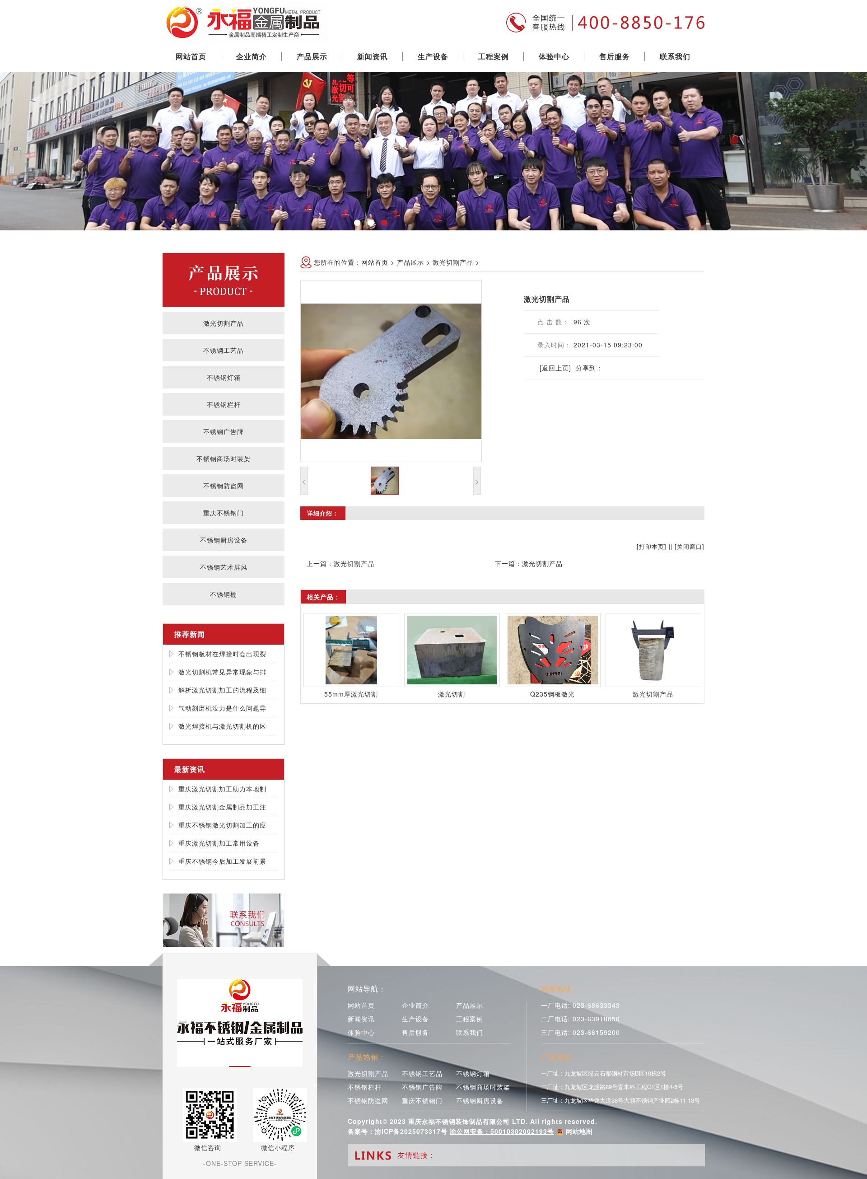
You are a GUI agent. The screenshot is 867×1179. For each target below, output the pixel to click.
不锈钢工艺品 (223, 350)
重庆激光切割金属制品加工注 (222, 806)
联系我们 (675, 56)
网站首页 (191, 56)
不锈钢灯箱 (224, 377)
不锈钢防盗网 (223, 485)
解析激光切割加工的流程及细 (222, 689)
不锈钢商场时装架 (223, 458)
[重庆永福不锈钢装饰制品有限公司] (245, 20)
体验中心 (554, 56)
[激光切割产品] (653, 650)
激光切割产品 (223, 323)
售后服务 (614, 56)
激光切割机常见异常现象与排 (222, 671)
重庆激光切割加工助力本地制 (222, 788)
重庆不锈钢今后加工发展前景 (222, 861)
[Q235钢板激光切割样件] (552, 650)
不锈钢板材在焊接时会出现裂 (222, 653)
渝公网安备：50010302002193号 (502, 1131)
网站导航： (367, 988)
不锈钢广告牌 (223, 431)
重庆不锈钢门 (223, 512)
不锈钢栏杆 (224, 404)
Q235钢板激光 (552, 693)
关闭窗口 (689, 546)
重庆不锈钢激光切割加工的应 (222, 824)
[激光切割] (452, 650)
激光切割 (451, 693)
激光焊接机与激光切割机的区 (222, 725)
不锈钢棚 (223, 594)
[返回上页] (555, 367)
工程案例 (493, 56)
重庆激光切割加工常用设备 (219, 842)
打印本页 (651, 546)
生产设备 (433, 56)
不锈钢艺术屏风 (223, 566)
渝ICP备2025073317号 (411, 1131)
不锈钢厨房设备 (223, 539)
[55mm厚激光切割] (351, 650)
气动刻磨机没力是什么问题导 (222, 707)
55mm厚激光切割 (351, 693)
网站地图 (579, 1131)
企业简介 (251, 56)
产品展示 (312, 56)
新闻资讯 (372, 56)
